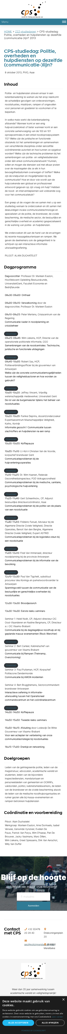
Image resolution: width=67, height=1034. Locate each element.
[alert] (33, 1015)
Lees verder (57, 1016)
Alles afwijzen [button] (50, 1022)
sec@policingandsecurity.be (39, 944)
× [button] (63, 999)
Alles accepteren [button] (18, 1022)
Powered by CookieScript (33, 1030)
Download (11, 334)
